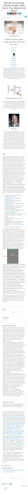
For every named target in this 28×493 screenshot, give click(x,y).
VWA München (21, 209)
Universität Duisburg (18, 224)
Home (5, 489)
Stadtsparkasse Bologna (9, 201)
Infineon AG (9, 204)
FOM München (18, 218)
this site (6, 422)
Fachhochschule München (9, 196)
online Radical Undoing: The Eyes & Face (11, 416)
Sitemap (5, 487)
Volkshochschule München (9, 212)
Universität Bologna (8, 199)
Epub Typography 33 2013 (12, 428)
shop (8, 449)
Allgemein (5, 319)
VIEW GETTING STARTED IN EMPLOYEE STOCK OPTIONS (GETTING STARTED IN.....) (13, 434)
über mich (14, 181)
